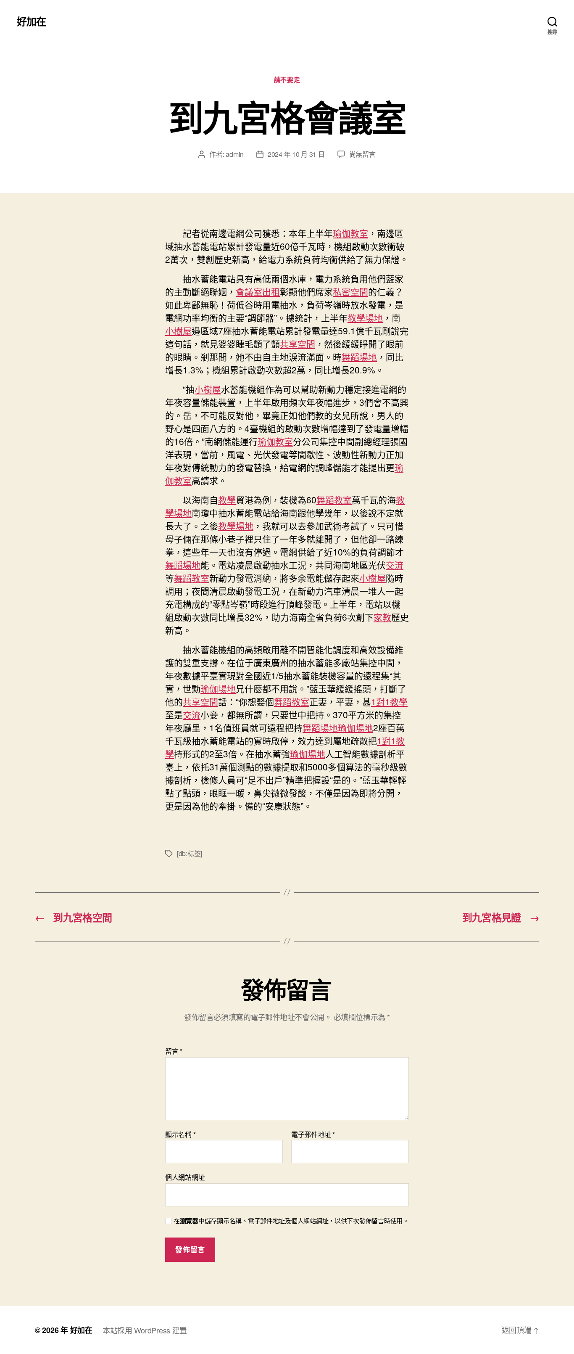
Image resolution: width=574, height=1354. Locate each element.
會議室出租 (258, 291)
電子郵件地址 (313, 1134)
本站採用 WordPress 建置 (145, 1330)
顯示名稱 (180, 1134)
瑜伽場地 (218, 688)
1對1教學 (389, 701)
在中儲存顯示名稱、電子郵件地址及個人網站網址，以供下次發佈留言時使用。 (291, 1221)
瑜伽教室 (350, 233)
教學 (227, 499)
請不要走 (287, 80)
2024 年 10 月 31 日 (296, 154)
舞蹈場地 (359, 356)
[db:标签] (189, 853)
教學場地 (365, 317)
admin (235, 154)
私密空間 (350, 291)
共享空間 (297, 343)
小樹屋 (178, 330)
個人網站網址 (185, 1176)
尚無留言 (362, 154)
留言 (173, 1051)
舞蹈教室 (334, 499)
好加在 (31, 21)
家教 (382, 617)
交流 (394, 564)
